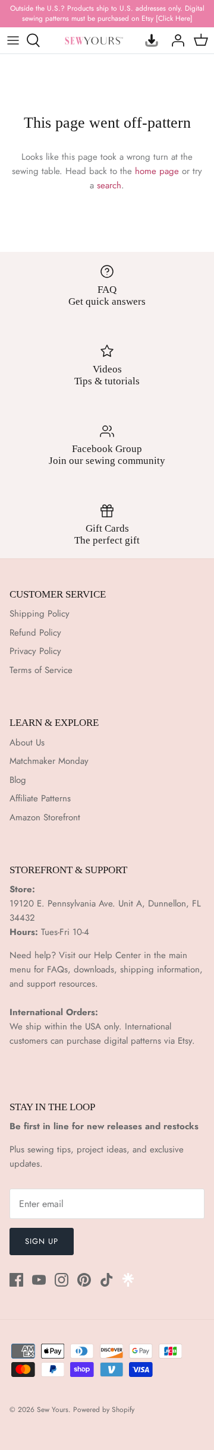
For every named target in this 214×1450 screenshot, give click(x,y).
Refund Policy (35, 632)
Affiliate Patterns (40, 798)
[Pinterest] (84, 1280)
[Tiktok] (107, 1280)
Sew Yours (52, 1409)
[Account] (175, 40)
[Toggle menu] (13, 40)
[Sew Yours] (94, 40)
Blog (18, 779)
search (109, 185)
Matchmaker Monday (49, 760)
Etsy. (186, 1040)
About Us (27, 742)
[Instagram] (61, 1280)
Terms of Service (41, 670)
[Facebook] (16, 1280)
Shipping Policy (40, 613)
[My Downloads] (149, 40)
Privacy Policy (35, 651)
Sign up (41, 1241)
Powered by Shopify (103, 1409)
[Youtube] (39, 1280)
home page (157, 171)
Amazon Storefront (45, 817)
